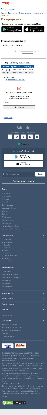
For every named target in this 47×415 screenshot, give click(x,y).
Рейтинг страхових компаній (11, 330)
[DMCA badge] (23, 403)
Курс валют (6, 193)
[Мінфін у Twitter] (23, 137)
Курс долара (6, 196)
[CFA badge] (32, 346)
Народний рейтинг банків (10, 226)
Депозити (5, 214)
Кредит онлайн (7, 223)
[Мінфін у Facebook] (10, 137)
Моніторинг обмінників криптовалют (14, 229)
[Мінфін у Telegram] (16, 137)
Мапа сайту (8, 118)
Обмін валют (6, 271)
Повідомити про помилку (23, 181)
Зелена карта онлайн (9, 324)
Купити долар (6, 280)
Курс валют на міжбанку (15, 80)
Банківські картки (8, 205)
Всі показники (10, 9)
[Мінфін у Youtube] (37, 137)
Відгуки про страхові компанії (12, 327)
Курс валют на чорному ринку (12, 277)
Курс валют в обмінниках (10, 274)
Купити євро (6, 283)
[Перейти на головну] (7, 3)
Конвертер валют (8, 220)
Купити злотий (7, 286)
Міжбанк (5, 211)
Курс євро (5, 199)
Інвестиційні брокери (9, 208)
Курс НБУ (5, 202)
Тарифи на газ (7, 217)
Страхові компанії (8, 336)
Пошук (40, 174)
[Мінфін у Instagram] (30, 137)
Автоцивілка (6, 333)
